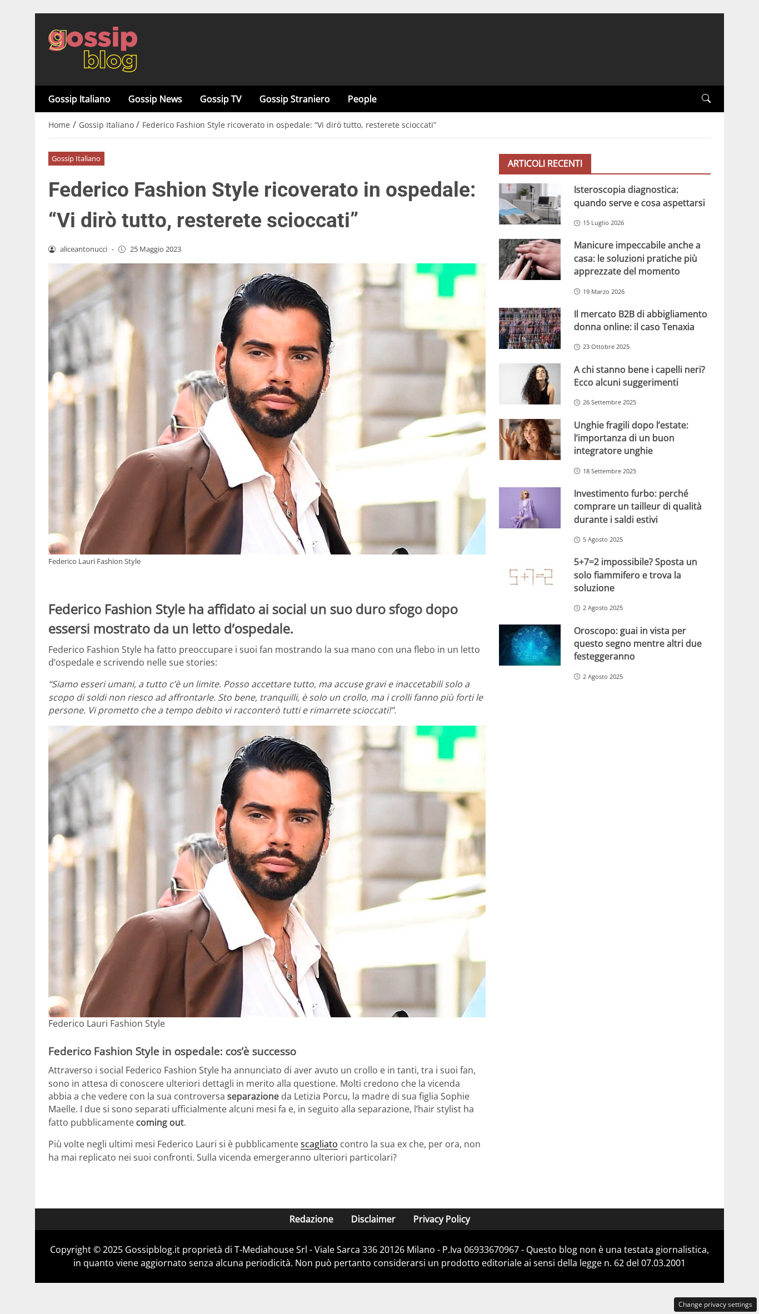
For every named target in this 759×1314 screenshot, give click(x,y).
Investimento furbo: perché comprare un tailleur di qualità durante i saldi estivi (638, 506)
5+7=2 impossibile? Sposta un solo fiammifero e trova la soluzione (635, 575)
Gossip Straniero (294, 99)
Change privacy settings (715, 1304)
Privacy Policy (441, 1219)
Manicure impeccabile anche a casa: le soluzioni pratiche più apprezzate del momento (637, 258)
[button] (706, 98)
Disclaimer (373, 1219)
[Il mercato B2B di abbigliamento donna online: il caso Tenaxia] (530, 327)
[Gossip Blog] (92, 48)
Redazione (311, 1219)
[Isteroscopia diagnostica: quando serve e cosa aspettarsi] (530, 203)
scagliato (319, 1144)
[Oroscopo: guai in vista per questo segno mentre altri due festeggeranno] (530, 644)
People (362, 99)
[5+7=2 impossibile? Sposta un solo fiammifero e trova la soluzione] (530, 576)
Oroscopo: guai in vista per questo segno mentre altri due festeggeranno (638, 643)
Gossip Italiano (79, 99)
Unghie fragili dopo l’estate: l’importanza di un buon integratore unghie (631, 437)
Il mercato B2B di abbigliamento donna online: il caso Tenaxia (640, 319)
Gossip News (155, 99)
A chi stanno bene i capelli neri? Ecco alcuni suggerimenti (639, 375)
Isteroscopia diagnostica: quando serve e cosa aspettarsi (639, 195)
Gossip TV (221, 99)
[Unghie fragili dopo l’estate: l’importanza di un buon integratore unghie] (530, 438)
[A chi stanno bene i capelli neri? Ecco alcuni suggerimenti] (530, 383)
